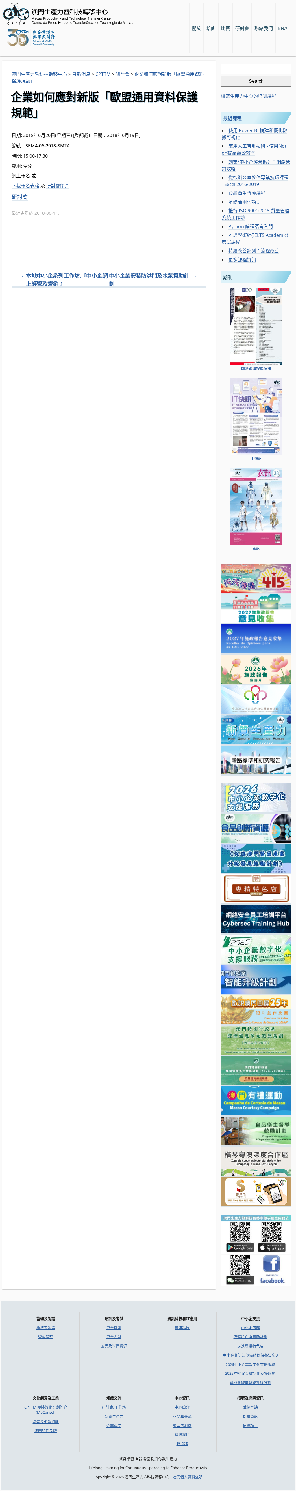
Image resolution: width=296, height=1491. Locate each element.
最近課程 (232, 118)
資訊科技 (182, 1327)
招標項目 (250, 1425)
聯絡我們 (182, 1434)
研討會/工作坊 (114, 1407)
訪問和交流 (182, 1416)
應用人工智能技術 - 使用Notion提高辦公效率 (255, 149)
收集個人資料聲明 (188, 1476)
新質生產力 (114, 1416)
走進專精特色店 (250, 1346)
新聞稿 (182, 1443)
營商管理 (45, 1336)
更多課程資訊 (242, 259)
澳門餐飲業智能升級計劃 (250, 1382)
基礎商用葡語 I (243, 202)
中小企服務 (250, 1327)
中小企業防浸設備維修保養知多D (250, 1355)
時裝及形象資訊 (46, 1421)
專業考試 (113, 1336)
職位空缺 (250, 1407)
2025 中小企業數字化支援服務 (250, 1373)
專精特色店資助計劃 (250, 1336)
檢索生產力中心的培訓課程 (248, 96)
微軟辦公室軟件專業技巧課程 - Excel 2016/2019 (255, 180)
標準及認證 (45, 1327)
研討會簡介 (57, 186)
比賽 (225, 28)
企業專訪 (113, 1425)
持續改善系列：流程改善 (253, 250)
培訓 (211, 28)
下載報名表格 (25, 186)
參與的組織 (182, 1425)
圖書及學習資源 (114, 1346)
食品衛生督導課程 (246, 193)
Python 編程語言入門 (250, 226)
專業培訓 (113, 1327)
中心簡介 (182, 1407)
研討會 (242, 28)
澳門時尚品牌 (45, 1430)
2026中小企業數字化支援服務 (250, 1364)
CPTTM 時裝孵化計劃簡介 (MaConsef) (45, 1409)
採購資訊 (250, 1416)
